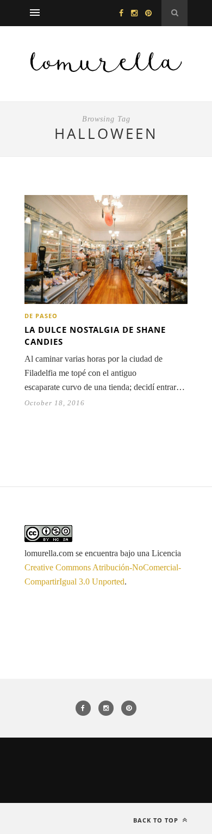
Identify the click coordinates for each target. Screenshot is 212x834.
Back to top (156, 820)
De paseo (41, 316)
